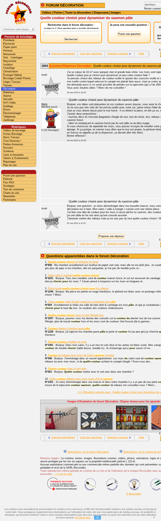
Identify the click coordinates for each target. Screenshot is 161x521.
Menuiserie (9, 54)
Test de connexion (13, 189)
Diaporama (101, 12)
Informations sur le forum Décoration (88, 451)
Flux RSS (8, 182)
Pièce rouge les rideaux (78, 288)
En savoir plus (83, 517)
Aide (141, 53)
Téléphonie (9, 116)
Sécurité (8, 99)
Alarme (7, 95)
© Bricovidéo (133, 493)
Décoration (9, 88)
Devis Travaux (11, 137)
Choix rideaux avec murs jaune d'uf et (81, 378)
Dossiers (8, 147)
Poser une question (14, 175)
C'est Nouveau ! (12, 140)
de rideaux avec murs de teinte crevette (81, 355)
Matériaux (8, 92)
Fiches (58, 12)
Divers (6, 109)
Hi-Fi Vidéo (9, 102)
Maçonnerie (9, 61)
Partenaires (9, 199)
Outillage (8, 106)
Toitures (7, 85)
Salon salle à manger (73, 275)
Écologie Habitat (12, 75)
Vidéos (46, 12)
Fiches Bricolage (12, 133)
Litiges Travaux (12, 81)
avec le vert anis (67, 368)
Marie (44, 104)
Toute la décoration (78, 12)
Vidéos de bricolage (14, 130)
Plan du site (10, 165)
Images (116, 12)
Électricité (9, 43)
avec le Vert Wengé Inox (76, 315)
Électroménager (12, 113)
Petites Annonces (13, 144)
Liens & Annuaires (13, 154)
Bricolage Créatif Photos (17, 78)
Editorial (7, 178)
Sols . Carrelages (13, 57)
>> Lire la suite (62, 473)
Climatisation (10, 71)
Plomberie (9, 40)
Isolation (8, 64)
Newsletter (9, 196)
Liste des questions (91, 53)
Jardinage (8, 120)
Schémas (8, 151)
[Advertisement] (18, 265)
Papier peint (10, 47)
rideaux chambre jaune (69, 328)
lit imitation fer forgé (73, 261)
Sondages (9, 185)
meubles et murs (67, 341)
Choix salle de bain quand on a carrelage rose (82, 301)
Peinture (8, 50)
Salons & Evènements (16, 158)
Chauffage (9, 67)
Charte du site (11, 192)
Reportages (9, 161)
